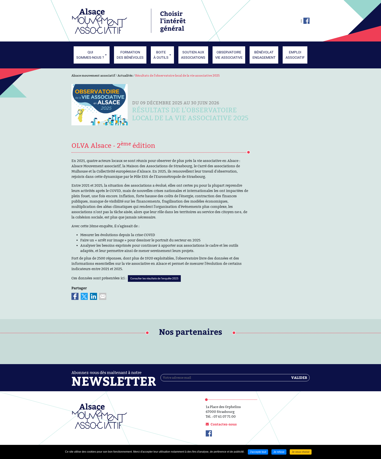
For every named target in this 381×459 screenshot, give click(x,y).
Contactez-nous (224, 424)
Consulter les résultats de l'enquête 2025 (154, 278)
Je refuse (278, 451)
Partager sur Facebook (74, 296)
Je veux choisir (301, 451)
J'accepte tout (258, 451)
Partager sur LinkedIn (93, 296)
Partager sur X (84, 296)
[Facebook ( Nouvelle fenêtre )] (306, 21)
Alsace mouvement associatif (93, 75)
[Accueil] (99, 20)
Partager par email (102, 296)
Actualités (125, 75)
